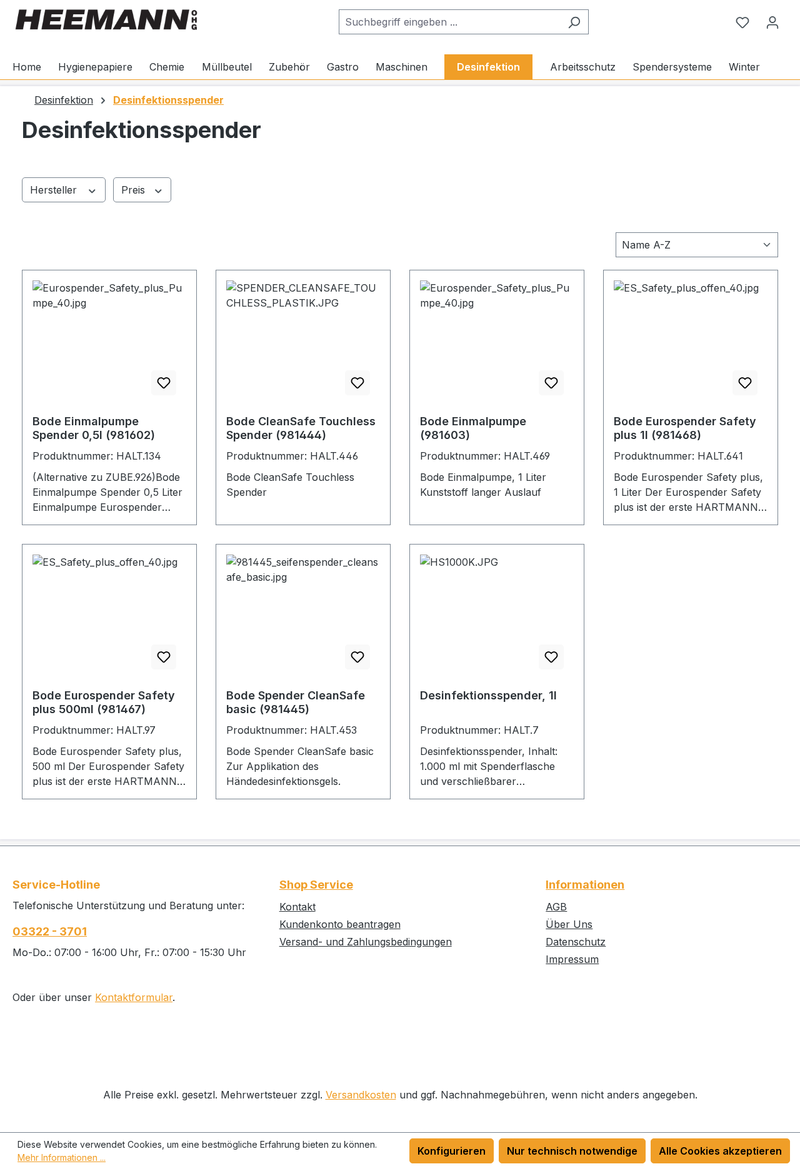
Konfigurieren (452, 1151)
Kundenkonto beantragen (340, 924)
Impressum (572, 959)
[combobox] (449, 21)
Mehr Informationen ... (62, 1157)
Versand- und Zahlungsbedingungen (365, 941)
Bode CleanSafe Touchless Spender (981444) (301, 428)
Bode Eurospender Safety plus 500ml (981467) (103, 702)
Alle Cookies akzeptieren (720, 1151)
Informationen (585, 884)
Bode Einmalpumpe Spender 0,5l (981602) (93, 428)
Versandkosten (361, 1094)
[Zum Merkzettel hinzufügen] (163, 382)
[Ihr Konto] (773, 21)
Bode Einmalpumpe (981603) (473, 428)
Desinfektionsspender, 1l (488, 695)
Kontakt (297, 906)
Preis (134, 190)
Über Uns (569, 924)
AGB (556, 906)
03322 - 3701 (49, 931)
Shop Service (316, 884)
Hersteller (55, 190)
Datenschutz (576, 941)
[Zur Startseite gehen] (106, 19)
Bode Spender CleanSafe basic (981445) (295, 702)
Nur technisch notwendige (572, 1151)
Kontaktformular (133, 997)
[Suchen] (574, 21)
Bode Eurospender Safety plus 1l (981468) (685, 428)
